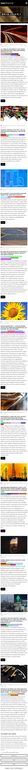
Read (3, 100)
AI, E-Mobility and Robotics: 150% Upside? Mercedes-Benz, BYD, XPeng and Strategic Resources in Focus (13, 51)
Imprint (7, 768)
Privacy (11, 768)
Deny (14, 764)
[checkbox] (1, 752)
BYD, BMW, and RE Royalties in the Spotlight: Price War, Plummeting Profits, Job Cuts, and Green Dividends (14, 253)
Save (14, 760)
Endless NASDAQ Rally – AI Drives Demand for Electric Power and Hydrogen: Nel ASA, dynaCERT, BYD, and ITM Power (14, 328)
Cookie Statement (18, 768)
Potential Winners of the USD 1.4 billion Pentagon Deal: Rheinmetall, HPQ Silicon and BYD (13, 131)
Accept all (14, 755)
